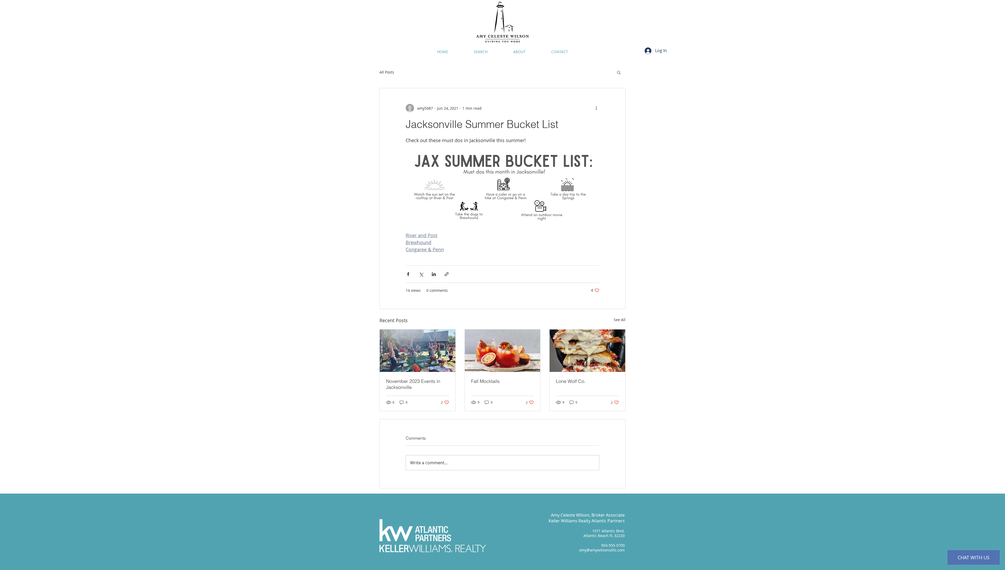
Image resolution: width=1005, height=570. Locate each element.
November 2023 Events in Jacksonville (413, 384)
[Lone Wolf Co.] (587, 350)
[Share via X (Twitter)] (420, 274)
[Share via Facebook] (408, 274)
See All (620, 319)
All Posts (386, 72)
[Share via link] (446, 274)
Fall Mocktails (485, 381)
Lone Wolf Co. (570, 381)
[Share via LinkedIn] (433, 274)
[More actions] (596, 108)
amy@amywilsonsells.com (602, 549)
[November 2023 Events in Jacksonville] (417, 350)
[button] (618, 72)
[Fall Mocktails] (502, 350)
